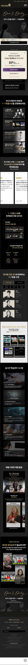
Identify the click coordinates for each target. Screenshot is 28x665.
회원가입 (18, 1)
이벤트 (26, 1)
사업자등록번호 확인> (14, 643)
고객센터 (22, 1)
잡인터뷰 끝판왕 (6, 286)
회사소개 (6, 622)
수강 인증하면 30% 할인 (14, 42)
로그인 (15, 1)
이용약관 (10, 622)
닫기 (25, 53)
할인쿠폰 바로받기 (14, 69)
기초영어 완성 (19, 282)
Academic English (21, 286)
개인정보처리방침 (16, 622)
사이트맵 (21, 622)
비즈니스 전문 (8, 282)
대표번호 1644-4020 (14, 620)
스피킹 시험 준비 (14, 286)
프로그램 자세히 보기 (14, 73)
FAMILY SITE (6, 631)
